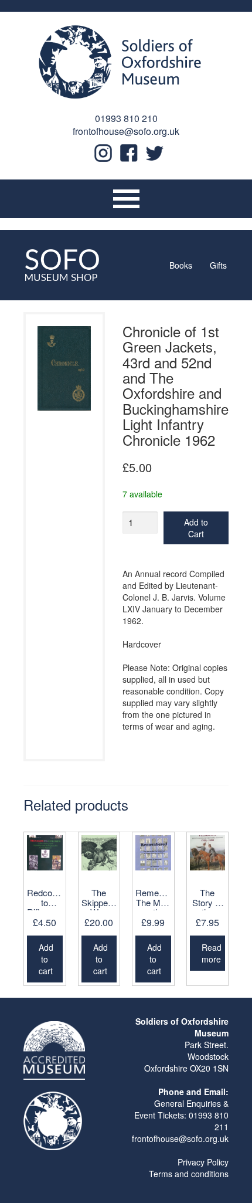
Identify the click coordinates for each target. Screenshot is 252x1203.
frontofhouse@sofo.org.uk (126, 131)
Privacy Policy (203, 1162)
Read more (212, 953)
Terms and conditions (189, 1174)
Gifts (218, 265)
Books (180, 265)
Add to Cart (196, 528)
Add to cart (46, 959)
